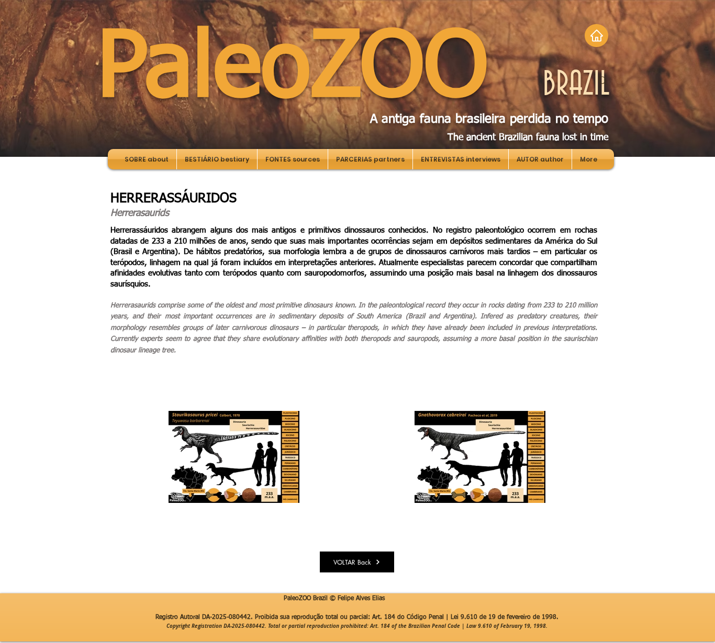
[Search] (603, 81)
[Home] (596, 35)
